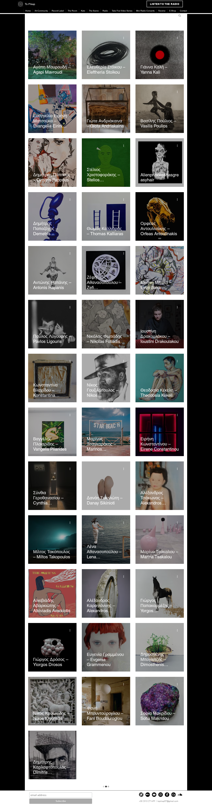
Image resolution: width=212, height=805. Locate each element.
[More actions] (71, 38)
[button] (179, 15)
